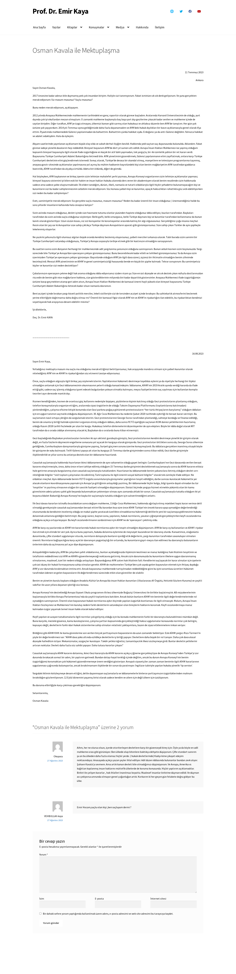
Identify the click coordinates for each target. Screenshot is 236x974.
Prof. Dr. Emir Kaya (60, 11)
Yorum (43, 854)
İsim (41, 898)
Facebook (190, 11)
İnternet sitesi (158, 898)
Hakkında (142, 27)
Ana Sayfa (39, 27)
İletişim (159, 27)
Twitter (181, 11)
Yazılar (56, 27)
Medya (120, 27)
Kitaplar (72, 27)
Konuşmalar (96, 27)
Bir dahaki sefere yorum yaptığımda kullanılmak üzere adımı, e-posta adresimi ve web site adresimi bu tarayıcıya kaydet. (108, 913)
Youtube (199, 11)
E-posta (99, 898)
